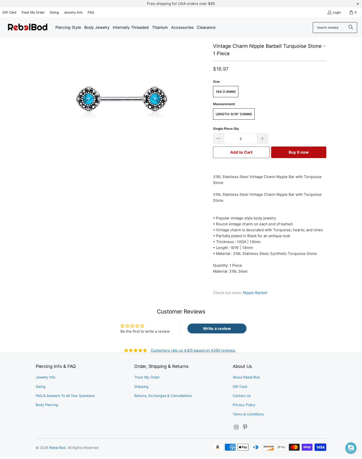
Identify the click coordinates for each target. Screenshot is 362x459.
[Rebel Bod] (27, 27)
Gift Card (9, 12)
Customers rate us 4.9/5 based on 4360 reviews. (193, 350)
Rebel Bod (57, 447)
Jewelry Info (73, 12)
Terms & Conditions (248, 414)
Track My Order (33, 12)
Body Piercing (47, 405)
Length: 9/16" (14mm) (234, 114)
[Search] (351, 27)
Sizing (54, 12)
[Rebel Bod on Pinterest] (245, 427)
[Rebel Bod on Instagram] (236, 427)
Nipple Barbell (255, 292)
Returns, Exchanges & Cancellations (163, 395)
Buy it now (299, 152)
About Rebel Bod (246, 377)
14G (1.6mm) (226, 92)
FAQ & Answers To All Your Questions (65, 395)
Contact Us (242, 395)
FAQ (91, 12)
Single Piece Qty (226, 129)
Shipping (141, 386)
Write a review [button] (217, 328)
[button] (351, 448)
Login (337, 12)
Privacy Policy (244, 405)
